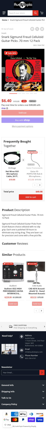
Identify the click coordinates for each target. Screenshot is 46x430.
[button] (4, 13)
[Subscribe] (42, 372)
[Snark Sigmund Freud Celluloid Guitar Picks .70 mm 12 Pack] (13, 93)
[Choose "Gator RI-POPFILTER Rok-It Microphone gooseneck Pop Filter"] (40, 152)
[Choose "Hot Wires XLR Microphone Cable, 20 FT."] (18, 152)
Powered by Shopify (29, 426)
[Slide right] (42, 70)
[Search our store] (35, 13)
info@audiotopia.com (34, 352)
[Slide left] (3, 70)
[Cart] (42, 13)
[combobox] (23, 13)
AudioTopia (19, 426)
